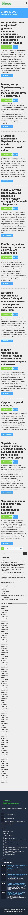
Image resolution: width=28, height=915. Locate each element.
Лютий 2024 (4, 658)
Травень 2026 (4, 606)
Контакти (3, 859)
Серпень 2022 (4, 692)
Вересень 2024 (4, 644)
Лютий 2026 (4, 612)
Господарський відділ (10, 854)
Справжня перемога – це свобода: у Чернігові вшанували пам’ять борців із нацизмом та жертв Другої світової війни (13, 577)
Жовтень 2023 (4, 666)
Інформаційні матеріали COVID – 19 (10, 586)
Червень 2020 (4, 740)
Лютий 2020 (4, 748)
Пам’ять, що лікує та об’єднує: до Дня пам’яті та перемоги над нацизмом (13, 561)
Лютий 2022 (4, 702)
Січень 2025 (4, 637)
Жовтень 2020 (4, 733)
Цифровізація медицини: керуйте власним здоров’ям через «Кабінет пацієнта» (13, 565)
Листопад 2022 (5, 687)
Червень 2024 (4, 650)
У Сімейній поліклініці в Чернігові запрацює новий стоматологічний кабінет (13, 143)
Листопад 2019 (5, 754)
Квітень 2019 (4, 767)
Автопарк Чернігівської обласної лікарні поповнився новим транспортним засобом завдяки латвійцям (13, 301)
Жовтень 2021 (4, 710)
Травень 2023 (4, 675)
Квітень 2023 (4, 677)
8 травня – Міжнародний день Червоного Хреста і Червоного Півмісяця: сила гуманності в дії (12, 569)
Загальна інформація (8, 831)
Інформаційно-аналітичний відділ (12, 849)
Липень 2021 (4, 715)
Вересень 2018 (4, 781)
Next (21, 548)
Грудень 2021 (4, 706)
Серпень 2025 (4, 623)
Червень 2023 (4, 673)
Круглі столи (4, 589)
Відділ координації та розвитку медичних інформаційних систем (14, 852)
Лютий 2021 (4, 725)
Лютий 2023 (4, 681)
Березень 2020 (4, 746)
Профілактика (5, 597)
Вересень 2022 (4, 690)
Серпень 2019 (4, 759)
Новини (3, 593)
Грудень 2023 (4, 662)
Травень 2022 (4, 698)
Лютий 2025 (4, 635)
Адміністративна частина (10, 838)
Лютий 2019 (4, 771)
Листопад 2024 (5, 641)
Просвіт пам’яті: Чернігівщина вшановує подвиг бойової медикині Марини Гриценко (13, 573)
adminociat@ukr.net (9, 818)
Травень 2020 (4, 742)
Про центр (4, 829)
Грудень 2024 (4, 639)
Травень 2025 (4, 629)
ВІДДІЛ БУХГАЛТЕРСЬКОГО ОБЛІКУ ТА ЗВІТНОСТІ (16, 840)
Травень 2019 (4, 765)
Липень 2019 (4, 761)
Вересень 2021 (4, 712)
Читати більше (7, 75)
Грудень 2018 (4, 775)
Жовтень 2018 (4, 779)
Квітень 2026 (4, 608)
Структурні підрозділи (8, 835)
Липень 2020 (4, 738)
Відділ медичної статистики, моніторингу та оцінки (15, 844)
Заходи (3, 587)
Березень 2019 (4, 769)
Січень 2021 (4, 727)
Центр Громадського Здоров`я (9, 599)
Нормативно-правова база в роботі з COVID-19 (13, 595)
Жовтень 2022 (4, 689)
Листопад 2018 (5, 777)
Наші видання (5, 591)
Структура (5, 833)
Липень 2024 (4, 648)
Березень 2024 (4, 656)
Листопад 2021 (5, 708)
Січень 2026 (4, 614)
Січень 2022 (4, 704)
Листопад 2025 (5, 618)
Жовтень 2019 (4, 756)
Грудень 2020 (4, 729)
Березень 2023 (4, 679)
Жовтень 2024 (4, 643)
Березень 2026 (4, 610)
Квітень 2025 (4, 631)
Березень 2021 (4, 723)
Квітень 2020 (4, 744)
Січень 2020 (4, 750)
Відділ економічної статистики (12, 842)
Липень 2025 (4, 625)
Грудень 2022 (4, 685)
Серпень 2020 (4, 736)
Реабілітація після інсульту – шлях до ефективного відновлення (13, 248)
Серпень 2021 (4, 713)
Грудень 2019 (4, 752)
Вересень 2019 (4, 758)
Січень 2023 (4, 683)
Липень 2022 (4, 694)
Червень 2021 (4, 717)
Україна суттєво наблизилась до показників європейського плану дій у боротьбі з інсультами (14, 197)
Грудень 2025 (4, 616)
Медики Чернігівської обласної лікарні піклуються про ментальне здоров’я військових (14, 357)
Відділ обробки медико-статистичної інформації (16, 847)
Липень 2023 (4, 671)
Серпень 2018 (4, 782)
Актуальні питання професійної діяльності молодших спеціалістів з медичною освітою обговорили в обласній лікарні (13, 32)
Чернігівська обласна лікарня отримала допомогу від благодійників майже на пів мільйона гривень (13, 450)
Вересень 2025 (4, 621)
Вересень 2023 (4, 667)
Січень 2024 (4, 660)
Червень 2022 (4, 696)
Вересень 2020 (4, 735)
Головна (3, 827)
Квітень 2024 (4, 654)
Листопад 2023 (5, 664)
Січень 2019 (4, 773)
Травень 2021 (4, 719)
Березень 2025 (4, 633)
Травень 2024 (4, 652)
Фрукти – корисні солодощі (12, 404)
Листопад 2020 (5, 731)
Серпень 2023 (4, 669)
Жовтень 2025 (4, 620)
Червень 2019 (4, 763)
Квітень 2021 (4, 721)
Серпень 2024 (4, 646)
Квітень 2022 (4, 700)
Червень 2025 (4, 627)
